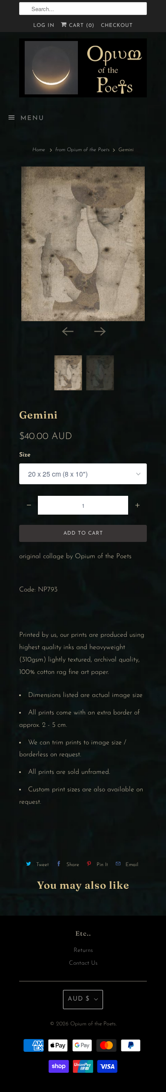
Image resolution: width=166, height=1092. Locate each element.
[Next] (99, 330)
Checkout (117, 25)
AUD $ (79, 999)
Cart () (80, 25)
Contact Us (83, 963)
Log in (43, 25)
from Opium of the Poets (82, 149)
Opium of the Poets (93, 1024)
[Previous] (66, 330)
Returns (83, 950)
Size (25, 455)
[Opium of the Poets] (83, 67)
